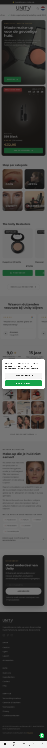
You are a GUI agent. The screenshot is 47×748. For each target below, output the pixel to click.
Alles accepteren (23, 383)
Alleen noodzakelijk (23, 376)
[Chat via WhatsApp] (41, 735)
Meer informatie (31, 369)
